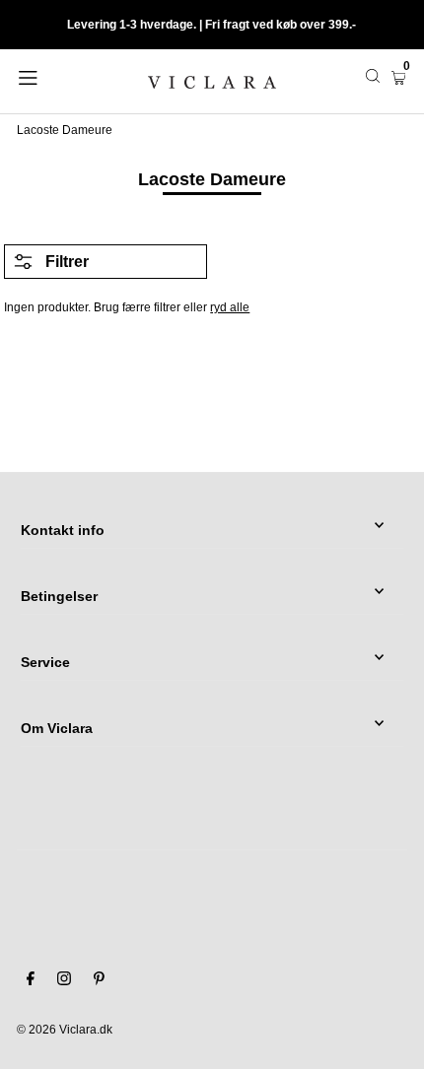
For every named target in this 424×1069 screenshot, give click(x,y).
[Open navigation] (57, 75)
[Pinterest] (99, 981)
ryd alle (229, 307)
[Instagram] (64, 981)
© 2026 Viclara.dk (64, 1029)
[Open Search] (373, 76)
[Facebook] (31, 981)
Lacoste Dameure (64, 130)
